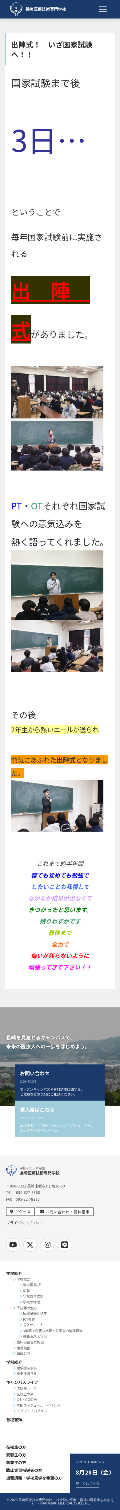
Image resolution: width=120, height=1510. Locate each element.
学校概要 (23, 1279)
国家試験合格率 (35, 1313)
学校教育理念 (33, 1296)
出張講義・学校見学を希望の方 (34, 1478)
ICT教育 (29, 1319)
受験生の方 (16, 1455)
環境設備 (23, 1347)
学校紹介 (14, 1273)
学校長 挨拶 (32, 1284)
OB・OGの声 (27, 1399)
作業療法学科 (27, 1373)
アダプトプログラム (32, 1410)
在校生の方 (16, 1447)
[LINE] (64, 1245)
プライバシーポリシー (24, 1222)
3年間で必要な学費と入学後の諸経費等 (52, 1330)
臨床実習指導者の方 (24, 1470)
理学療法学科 (27, 1367)
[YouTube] (13, 1245)
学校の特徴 (31, 1301)
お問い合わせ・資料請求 (68, 1212)
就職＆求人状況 (35, 1336)
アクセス (23, 1212)
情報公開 (23, 1353)
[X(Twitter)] (30, 1245)
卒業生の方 (16, 1462)
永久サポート (33, 1324)
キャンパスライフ (22, 1382)
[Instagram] (47, 1245)
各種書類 (14, 1419)
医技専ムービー (28, 1387)
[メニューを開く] (102, 9)
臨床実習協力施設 (30, 1341)
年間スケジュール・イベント (38, 1405)
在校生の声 (25, 1393)
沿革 (26, 1290)
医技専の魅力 (27, 1307)
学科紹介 (14, 1362)
